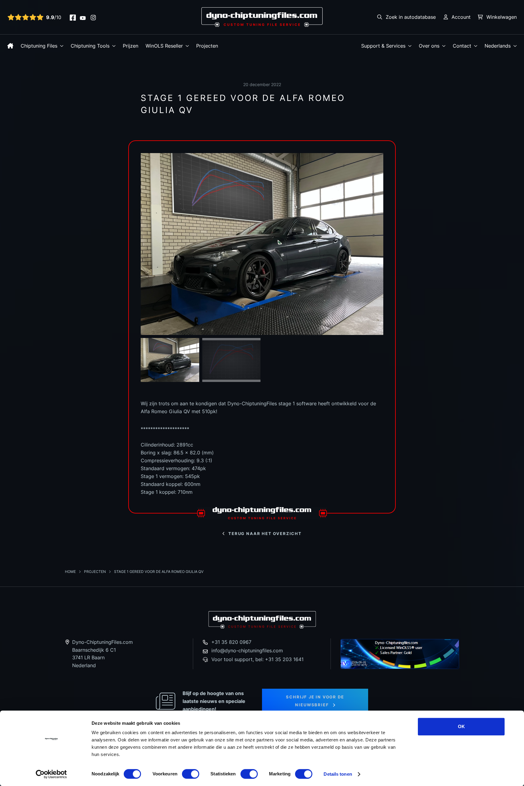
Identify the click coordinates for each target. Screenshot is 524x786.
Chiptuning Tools (90, 46)
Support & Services (383, 46)
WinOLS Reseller (164, 46)
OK (461, 726)
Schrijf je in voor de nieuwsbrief (315, 700)
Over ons (429, 46)
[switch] (190, 774)
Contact (462, 46)
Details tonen (338, 774)
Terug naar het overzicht (265, 533)
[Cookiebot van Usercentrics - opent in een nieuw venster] (51, 774)
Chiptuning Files (39, 46)
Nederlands (498, 46)
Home (71, 571)
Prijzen (130, 46)
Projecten (207, 46)
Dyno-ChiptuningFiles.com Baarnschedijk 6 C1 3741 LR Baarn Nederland (102, 653)
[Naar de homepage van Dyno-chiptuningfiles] (262, 17)
